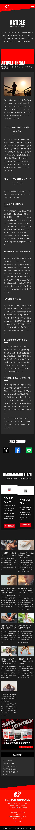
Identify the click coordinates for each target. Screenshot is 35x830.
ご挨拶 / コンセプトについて (18, 812)
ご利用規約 (18, 814)
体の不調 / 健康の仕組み (10, 769)
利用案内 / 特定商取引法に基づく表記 (18, 816)
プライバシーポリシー (17, 819)
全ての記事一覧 (7, 760)
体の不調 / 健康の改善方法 (10, 772)
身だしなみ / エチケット (10, 766)
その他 (5, 775)
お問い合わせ (18, 821)
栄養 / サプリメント (8, 763)
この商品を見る (9, 526)
